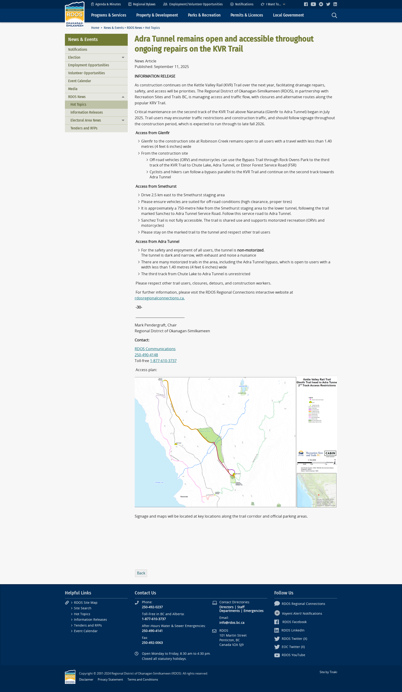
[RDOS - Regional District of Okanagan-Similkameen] (74, 14)
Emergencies (254, 611)
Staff (241, 607)
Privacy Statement (110, 679)
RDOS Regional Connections (303, 604)
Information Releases (86, 112)
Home (95, 28)
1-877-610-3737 (163, 361)
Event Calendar (79, 81)
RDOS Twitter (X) (294, 639)
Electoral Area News (85, 120)
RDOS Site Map (85, 603)
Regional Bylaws (144, 4)
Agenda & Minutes (108, 4)
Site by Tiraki (328, 672)
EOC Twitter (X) (293, 647)
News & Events (114, 28)
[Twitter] (328, 4)
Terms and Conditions (142, 679)
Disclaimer (86, 679)
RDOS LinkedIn (293, 630)
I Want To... (273, 4)
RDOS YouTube (293, 655)
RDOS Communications (155, 349)
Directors (226, 607)
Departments (229, 611)
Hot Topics (78, 104)
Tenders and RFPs (83, 128)
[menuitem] (106, 4)
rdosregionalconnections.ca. (160, 298)
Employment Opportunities (88, 65)
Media (72, 89)
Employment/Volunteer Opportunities (196, 4)
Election (74, 57)
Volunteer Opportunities (86, 73)
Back (141, 573)
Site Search (82, 608)
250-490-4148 (146, 355)
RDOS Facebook (294, 622)
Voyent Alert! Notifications (302, 614)
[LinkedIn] (335, 4)
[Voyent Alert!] (321, 4)
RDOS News (134, 28)
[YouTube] (313, 4)
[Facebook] (306, 4)
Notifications (244, 4)
